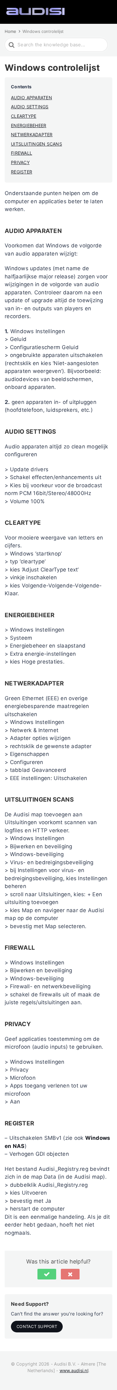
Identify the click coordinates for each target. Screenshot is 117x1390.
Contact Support (37, 1326)
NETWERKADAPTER (32, 134)
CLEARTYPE (23, 116)
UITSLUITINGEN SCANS (36, 144)
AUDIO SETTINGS (30, 106)
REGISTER (21, 171)
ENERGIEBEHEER (28, 125)
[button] (46, 1274)
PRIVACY (20, 162)
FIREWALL (21, 153)
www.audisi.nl (74, 1370)
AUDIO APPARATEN (31, 97)
